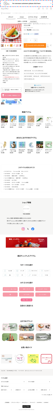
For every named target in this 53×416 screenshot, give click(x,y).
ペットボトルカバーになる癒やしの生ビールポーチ (13, 126)
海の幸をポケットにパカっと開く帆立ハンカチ (31, 125)
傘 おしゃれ (36, 76)
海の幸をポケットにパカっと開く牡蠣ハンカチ (22, 125)
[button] (19, 32)
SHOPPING (39, 402)
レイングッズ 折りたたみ (38, 70)
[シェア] (50, 45)
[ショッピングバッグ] (51, 8)
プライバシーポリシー (15, 402)
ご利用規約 (7, 402)
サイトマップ (32, 402)
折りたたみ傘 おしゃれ (29, 79)
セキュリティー (25, 402)
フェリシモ (3, 370)
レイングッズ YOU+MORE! (41, 73)
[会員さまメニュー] (39, 8)
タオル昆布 (38, 124)
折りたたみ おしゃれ (45, 76)
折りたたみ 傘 (28, 70)
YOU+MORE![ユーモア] (12, 370)
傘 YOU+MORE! (28, 76)
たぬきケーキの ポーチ (4, 124)
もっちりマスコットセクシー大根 (48, 125)
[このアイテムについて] (51, 34)
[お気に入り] (47, 8)
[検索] (43, 8)
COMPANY (46, 402)
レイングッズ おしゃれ (29, 73)
